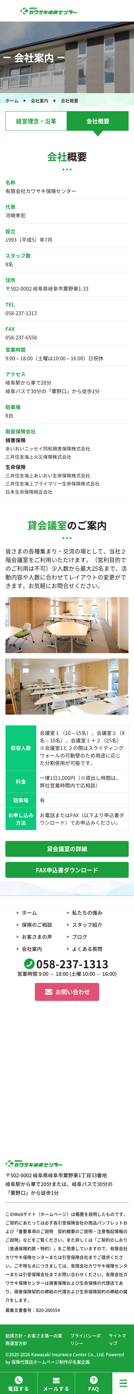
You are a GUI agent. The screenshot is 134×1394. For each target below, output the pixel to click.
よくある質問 (87, 948)
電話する (18, 1388)
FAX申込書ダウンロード (67, 870)
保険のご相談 (37, 924)
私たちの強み (87, 912)
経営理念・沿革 (36, 121)
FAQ (93, 1388)
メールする (56, 1388)
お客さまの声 (37, 936)
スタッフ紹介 (87, 924)
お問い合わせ (72, 992)
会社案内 (39, 101)
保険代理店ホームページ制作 (39, 1362)
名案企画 (81, 1362)
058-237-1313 (21, 313)
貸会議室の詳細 (67, 848)
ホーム (11, 101)
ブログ (79, 936)
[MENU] (123, 1383)
